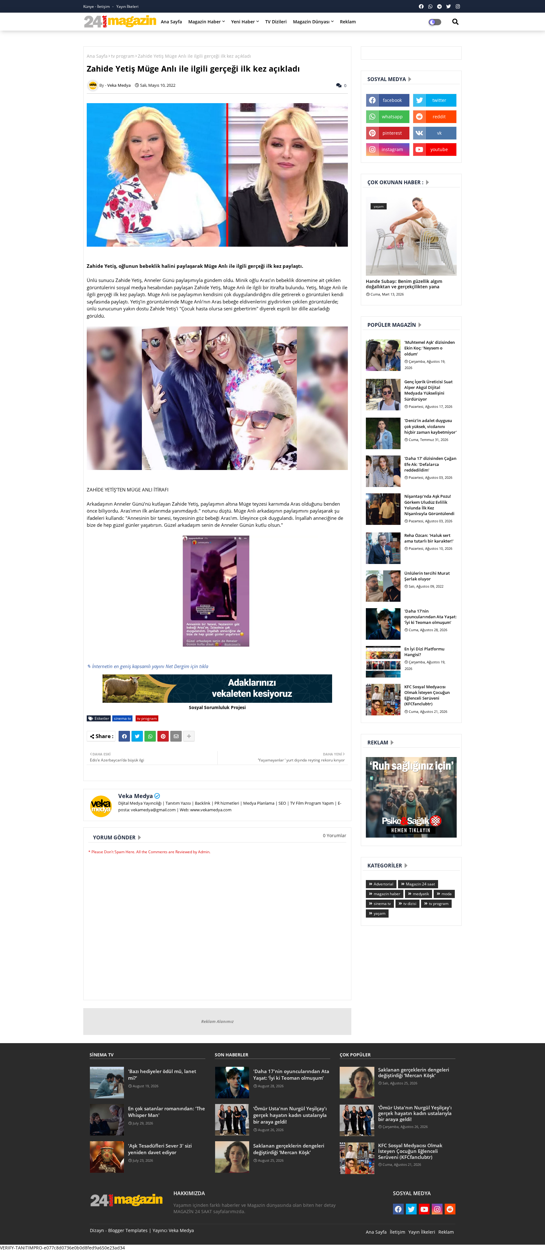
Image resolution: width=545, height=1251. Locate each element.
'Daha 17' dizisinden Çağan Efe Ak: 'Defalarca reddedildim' (430, 464)
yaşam (379, 913)
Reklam (348, 22)
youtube (439, 149)
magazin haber (387, 893)
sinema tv (122, 718)
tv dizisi (409, 903)
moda (447, 893)
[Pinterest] (163, 736)
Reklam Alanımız (217, 1021)
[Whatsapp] (150, 736)
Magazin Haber (204, 22)
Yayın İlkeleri (127, 6)
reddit (439, 117)
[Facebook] (124, 736)
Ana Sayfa (171, 22)
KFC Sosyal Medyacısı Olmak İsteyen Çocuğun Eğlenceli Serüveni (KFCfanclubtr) (427, 695)
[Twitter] (137, 736)
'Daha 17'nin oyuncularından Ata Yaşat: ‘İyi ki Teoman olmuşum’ (430, 616)
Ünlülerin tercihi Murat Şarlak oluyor (427, 576)
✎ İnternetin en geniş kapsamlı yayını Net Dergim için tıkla (147, 666)
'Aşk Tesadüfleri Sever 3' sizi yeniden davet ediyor (160, 1148)
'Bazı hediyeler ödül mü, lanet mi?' (162, 1074)
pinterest (392, 133)
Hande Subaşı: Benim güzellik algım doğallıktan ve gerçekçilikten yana (404, 284)
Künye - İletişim (97, 6)
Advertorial (383, 884)
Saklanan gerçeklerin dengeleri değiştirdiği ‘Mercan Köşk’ (288, 1148)
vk (439, 133)
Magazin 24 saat (420, 884)
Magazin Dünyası (311, 22)
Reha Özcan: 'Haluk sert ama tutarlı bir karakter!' (429, 538)
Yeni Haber (243, 22)
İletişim (397, 1232)
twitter (439, 100)
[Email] (176, 736)
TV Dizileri (276, 22)
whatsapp (392, 117)
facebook (392, 100)
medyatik (421, 893)
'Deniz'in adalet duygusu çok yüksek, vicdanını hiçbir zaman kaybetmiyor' (430, 426)
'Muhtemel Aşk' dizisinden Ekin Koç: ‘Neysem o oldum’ (429, 347)
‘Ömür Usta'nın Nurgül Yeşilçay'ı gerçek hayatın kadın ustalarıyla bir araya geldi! (290, 1115)
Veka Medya (135, 796)
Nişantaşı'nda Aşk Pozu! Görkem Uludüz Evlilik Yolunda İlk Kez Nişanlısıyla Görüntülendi (429, 504)
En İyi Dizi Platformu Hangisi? (424, 651)
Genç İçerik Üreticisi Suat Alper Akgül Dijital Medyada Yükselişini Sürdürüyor (428, 390)
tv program (122, 56)
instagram (392, 149)
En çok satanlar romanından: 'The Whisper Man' (166, 1111)
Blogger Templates (128, 1230)
